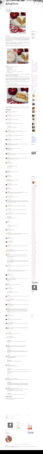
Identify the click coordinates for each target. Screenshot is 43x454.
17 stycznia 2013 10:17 (9, 324)
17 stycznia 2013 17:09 (9, 330)
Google (6, 448)
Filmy (33, 76)
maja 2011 (33, 265)
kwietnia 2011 (33, 266)
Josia (7, 283)
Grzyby (35, 76)
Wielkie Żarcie (11, 66)
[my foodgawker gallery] (10, 427)
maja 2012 (33, 256)
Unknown (8, 122)
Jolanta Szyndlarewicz (9, 259)
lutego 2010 (33, 277)
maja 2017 (33, 208)
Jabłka (32, 65)
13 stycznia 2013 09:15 (9, 124)
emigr (7, 179)
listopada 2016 (33, 213)
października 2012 (34, 252)
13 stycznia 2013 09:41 (9, 136)
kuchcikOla (8, 118)
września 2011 (33, 262)
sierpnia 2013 (33, 244)
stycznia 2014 (33, 240)
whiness (8, 114)
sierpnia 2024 (33, 192)
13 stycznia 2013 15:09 (9, 206)
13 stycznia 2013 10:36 (9, 163)
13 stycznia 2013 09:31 (9, 132)
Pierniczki (33, 68)
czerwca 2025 (33, 188)
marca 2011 (33, 267)
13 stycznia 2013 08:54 (9, 116)
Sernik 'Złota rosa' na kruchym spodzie (36, 127)
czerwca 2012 (33, 255)
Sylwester (33, 90)
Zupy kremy (35, 86)
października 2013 (34, 242)
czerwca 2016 (33, 217)
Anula (8, 152)
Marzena (8, 303)
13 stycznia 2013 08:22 (9, 112)
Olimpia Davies (8, 249)
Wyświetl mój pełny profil (36, 183)
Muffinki (36, 66)
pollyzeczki (8, 287)
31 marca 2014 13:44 (9, 391)
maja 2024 (33, 193)
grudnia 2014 (33, 231)
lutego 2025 (33, 190)
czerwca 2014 (33, 236)
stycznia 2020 (33, 198)
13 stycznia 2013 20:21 (9, 226)
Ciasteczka (33, 63)
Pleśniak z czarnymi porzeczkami (36, 116)
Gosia (7, 318)
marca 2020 (33, 197)
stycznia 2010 (33, 278)
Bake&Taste (12, 4)
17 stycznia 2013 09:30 (9, 320)
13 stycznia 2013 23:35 (9, 247)
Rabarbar (33, 83)
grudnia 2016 (33, 212)
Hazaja (8, 175)
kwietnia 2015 (33, 228)
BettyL (8, 138)
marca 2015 (33, 229)
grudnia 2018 (33, 201)
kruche (32, 72)
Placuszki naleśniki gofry (34, 69)
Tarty (32, 85)
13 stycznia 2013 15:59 (9, 214)
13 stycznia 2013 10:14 (9, 150)
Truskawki (36, 85)
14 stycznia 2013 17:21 (9, 289)
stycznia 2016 (33, 221)
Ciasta (36, 62)
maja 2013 (33, 246)
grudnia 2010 (33, 269)
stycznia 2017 (33, 211)
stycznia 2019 (33, 200)
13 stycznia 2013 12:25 (9, 189)
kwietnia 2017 (33, 209)
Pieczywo (33, 82)
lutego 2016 (33, 220)
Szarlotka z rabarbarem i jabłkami (36, 130)
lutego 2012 (33, 258)
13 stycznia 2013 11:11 (9, 173)
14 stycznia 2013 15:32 (9, 285)
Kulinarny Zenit (9, 336)
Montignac (36, 80)
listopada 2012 (33, 251)
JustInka (8, 269)
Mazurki (32, 66)
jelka (7, 191)
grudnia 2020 (33, 194)
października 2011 (33, 261)
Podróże (36, 82)
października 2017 (33, 205)
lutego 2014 (33, 239)
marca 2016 (33, 219)
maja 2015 (33, 227)
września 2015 (33, 224)
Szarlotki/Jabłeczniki (34, 71)
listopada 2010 (33, 270)
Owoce (36, 67)
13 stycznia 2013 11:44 (9, 181)
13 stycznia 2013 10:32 (9, 159)
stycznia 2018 (33, 204)
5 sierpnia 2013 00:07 (9, 366)
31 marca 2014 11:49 (9, 385)
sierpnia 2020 (33, 196)
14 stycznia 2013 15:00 (9, 275)
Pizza (34, 82)
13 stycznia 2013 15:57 (9, 210)
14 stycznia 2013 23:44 (9, 312)
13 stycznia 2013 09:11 (9, 120)
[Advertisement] (34, 20)
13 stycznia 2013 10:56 (9, 168)
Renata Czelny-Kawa (9, 322)
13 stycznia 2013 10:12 (9, 145)
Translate (34, 35)
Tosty (33, 85)
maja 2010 (33, 275)
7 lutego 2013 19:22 (9, 338)
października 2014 (34, 233)
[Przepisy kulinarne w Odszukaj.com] (7, 433)
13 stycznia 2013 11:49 (9, 185)
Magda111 (8, 126)
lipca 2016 (33, 216)
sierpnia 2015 (33, 225)
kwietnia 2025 (33, 189)
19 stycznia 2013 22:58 (9, 334)
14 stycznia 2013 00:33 (9, 257)
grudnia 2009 (33, 279)
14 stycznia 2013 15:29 (9, 281)
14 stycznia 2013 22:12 (9, 301)
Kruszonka (35, 65)
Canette (8, 157)
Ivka (7, 295)
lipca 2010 (33, 273)
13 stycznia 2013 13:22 (9, 197)
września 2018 (33, 202)
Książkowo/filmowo (33, 78)
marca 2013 (33, 248)
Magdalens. (8, 183)
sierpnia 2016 (33, 215)
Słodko (36, 84)
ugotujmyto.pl (8, 291)
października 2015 (34, 223)
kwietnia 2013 (33, 247)
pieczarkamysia (9, 165)
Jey (7, 314)
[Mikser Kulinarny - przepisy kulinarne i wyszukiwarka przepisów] (18, 428)
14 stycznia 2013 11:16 (9, 267)
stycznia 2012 (33, 259)
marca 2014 (33, 238)
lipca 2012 (33, 254)
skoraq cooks (8, 212)
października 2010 (34, 271)
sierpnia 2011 (33, 263)
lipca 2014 (33, 235)
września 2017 (33, 206)
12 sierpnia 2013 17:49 (9, 380)
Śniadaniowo (33, 87)
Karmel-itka (8, 216)
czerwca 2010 (33, 274)
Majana (8, 147)
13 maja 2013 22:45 (9, 358)
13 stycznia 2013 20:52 (9, 230)
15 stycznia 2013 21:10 (9, 316)
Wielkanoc (33, 91)
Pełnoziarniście (33, 81)
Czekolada (36, 64)
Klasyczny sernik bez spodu (36, 123)
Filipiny (32, 76)
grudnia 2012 (33, 250)
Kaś (7, 355)
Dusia (7, 187)
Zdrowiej (33, 86)
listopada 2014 (33, 232)
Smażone (33, 84)
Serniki (36, 70)
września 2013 (33, 243)
